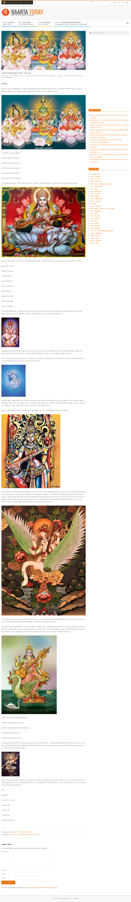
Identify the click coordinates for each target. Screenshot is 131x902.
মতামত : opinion (94, 223)
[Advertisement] (109, 82)
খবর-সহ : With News (96, 186)
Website (3, 878)
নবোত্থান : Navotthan (96, 199)
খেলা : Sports (94, 189)
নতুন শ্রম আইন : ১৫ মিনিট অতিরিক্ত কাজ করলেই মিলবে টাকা (24, 834)
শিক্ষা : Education (95, 228)
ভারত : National (94, 218)
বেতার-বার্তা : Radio (95, 216)
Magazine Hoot (63, 898)
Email (3, 874)
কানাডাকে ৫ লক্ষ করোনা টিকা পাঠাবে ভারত (22, 832)
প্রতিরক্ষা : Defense (95, 201)
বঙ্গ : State (93, 204)
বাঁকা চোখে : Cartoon (96, 206)
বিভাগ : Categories (95, 211)
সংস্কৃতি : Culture (95, 236)
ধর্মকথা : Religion (50, 76)
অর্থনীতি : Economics (96, 181)
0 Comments (9, 77)
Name (3, 870)
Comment (4, 851)
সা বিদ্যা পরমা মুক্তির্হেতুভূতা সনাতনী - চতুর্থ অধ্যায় (72, 76)
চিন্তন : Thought (95, 194)
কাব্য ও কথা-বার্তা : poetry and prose (37, 76)
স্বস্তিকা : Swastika (95, 241)
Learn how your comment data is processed (42, 887)
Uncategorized (95, 174)
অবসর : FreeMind (95, 176)
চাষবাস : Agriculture (96, 191)
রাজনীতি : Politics (95, 226)
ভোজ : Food (93, 221)
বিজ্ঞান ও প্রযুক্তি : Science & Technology (102, 208)
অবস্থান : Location (95, 179)
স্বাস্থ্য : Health (94, 243)
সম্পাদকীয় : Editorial (95, 233)
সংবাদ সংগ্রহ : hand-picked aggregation (102, 231)
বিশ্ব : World (93, 213)
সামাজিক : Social (94, 238)
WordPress (75, 898)
